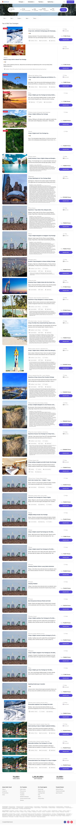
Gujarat (64, 810)
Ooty (37, 810)
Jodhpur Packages (15, 808)
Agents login (40, 789)
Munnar (43, 811)
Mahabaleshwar (54, 810)
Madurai (21, 810)
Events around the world (25, 798)
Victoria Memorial (5, 816)
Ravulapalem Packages (61, 807)
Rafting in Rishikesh (66, 815)
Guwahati (17, 810)
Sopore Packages (69, 807)
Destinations (31, 1)
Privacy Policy (5, 792)
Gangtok (22, 811)
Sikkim (41, 810)
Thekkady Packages (59, 806)
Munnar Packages (44, 806)
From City (12, 9)
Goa (7, 811)
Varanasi (39, 811)
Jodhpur (11, 811)
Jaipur (25, 810)
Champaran (28, 816)
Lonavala (57, 811)
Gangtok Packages (12, 807)
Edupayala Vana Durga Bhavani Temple (8, 815)
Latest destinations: (5, 810)
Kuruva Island (22, 816)
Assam (18, 811)
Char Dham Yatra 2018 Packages (25, 808)
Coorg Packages (5, 807)
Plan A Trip (70, 1)
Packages (21, 1)
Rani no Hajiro (59, 815)
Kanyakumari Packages (29, 806)
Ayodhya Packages (52, 807)
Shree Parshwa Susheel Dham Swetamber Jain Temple (32, 815)
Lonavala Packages (20, 807)
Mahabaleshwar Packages (29, 807)
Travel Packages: (5, 806)
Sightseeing (50, 1)
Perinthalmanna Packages (6, 808)
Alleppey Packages (52, 806)
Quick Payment (59, 792)
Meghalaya (35, 811)
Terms (3, 794)
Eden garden (11, 816)
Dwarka (68, 810)
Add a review (23, 789)
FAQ (39, 794)
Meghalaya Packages (20, 806)
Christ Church (33, 816)
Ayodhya (30, 811)
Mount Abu (67, 811)
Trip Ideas (40, 1)
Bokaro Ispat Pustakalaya (41, 816)
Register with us (41, 791)
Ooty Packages (66, 806)
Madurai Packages (12, 806)
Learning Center (41, 792)
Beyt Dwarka (53, 815)
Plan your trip (23, 791)
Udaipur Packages (38, 807)
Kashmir (49, 810)
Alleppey (60, 810)
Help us (4, 789)
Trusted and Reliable (60, 791)
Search (63, 9)
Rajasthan (33, 810)
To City (23, 9)
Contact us (4, 791)
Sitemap (22, 800)
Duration (44, 8)
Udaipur (29, 810)
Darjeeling (62, 811)
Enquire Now (66, 39)
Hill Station (17, 816)
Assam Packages (37, 806)
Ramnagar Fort (19, 815)
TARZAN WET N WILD (46, 815)
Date (35, 9)
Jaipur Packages (45, 807)
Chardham (45, 810)
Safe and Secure (59, 789)
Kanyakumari (48, 811)
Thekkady (3, 811)
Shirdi (15, 811)
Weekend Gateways (24, 796)
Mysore (53, 811)
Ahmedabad (12, 810)
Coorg (26, 811)
